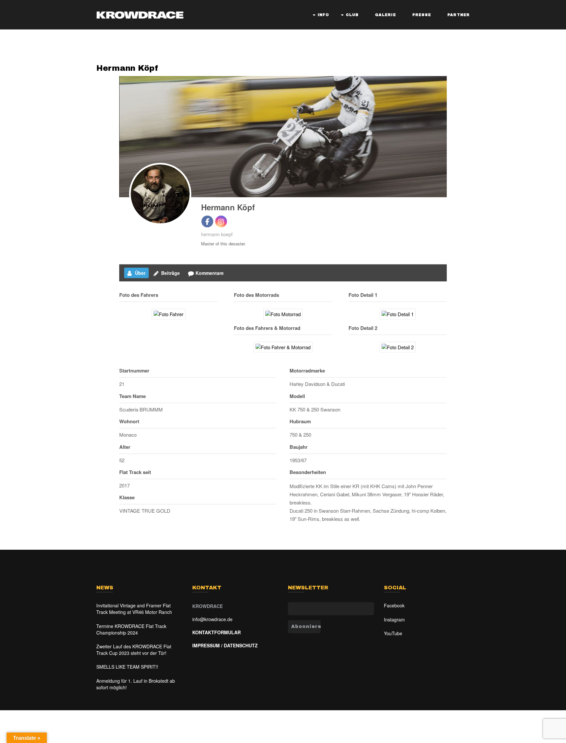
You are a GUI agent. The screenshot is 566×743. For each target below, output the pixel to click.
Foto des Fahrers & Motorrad (267, 328)
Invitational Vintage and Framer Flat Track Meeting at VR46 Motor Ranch (134, 608)
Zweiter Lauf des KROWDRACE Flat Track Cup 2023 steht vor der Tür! (133, 649)
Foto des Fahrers (138, 294)
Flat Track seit (135, 472)
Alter (124, 446)
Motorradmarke (307, 370)
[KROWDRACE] (139, 13)
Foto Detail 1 (363, 294)
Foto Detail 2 (363, 328)
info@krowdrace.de (212, 619)
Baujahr (299, 446)
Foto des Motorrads (256, 294)
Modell (297, 396)
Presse (421, 15)
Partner (458, 15)
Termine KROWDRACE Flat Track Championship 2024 (131, 629)
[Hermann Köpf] (160, 194)
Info (323, 15)
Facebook (394, 605)
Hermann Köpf (127, 68)
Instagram (394, 619)
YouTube (393, 633)
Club (352, 15)
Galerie (385, 15)
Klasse (127, 497)
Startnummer (134, 370)
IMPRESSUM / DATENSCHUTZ (225, 645)
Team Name (132, 396)
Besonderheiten (308, 472)
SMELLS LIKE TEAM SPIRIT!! (127, 666)
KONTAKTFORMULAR (216, 632)
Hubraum (300, 421)
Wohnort (129, 421)
